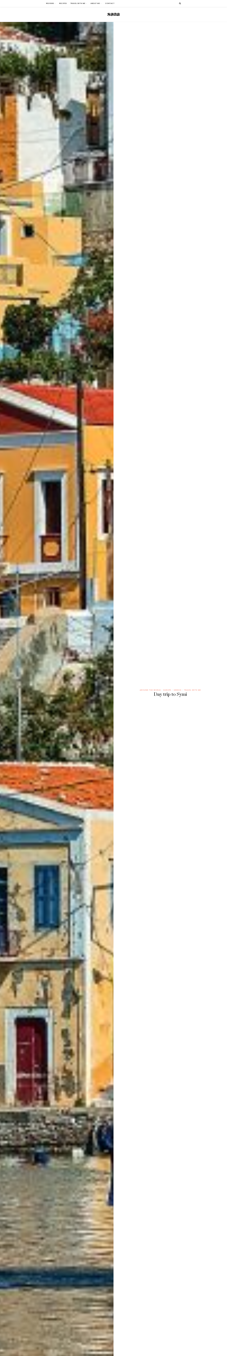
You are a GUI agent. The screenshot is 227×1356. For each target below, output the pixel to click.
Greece (177, 690)
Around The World (150, 690)
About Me (95, 3)
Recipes (63, 3)
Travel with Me (77, 3)
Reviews (50, 3)
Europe (167, 690)
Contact (110, 3)
